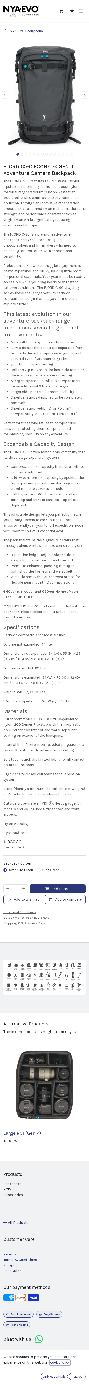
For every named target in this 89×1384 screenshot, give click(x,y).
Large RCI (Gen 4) (22, 1133)
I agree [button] (77, 1376)
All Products (17, 1222)
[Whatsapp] (38, 1339)
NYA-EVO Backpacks (26, 31)
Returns (9, 1254)
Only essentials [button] (54, 1376)
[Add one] (24, 889)
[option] (44, 1096)
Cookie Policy (60, 1362)
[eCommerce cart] (60, 11)
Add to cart (60, 889)
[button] (4, 95)
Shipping (11, 1265)
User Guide (12, 1271)
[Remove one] (7, 889)
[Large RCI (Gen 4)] (44, 1087)
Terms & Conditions (20, 1260)
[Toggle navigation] (81, 11)
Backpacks (12, 1184)
